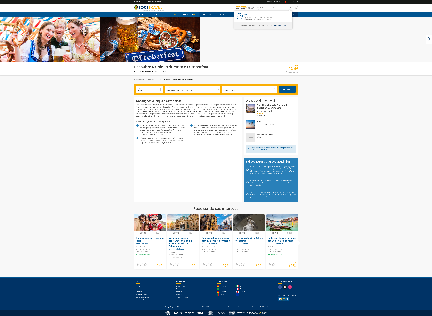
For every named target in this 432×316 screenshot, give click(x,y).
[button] (3, 39)
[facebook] (280, 287)
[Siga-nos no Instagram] (290, 287)
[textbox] (149, 89)
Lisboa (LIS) (273, 2)
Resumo (143, 233)
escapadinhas (139, 80)
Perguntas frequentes (154, 2)
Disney (170, 14)
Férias (140, 14)
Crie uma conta (278, 8)
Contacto (137, 2)
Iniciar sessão (283, 16)
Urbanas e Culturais (154, 80)
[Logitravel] (250, 8)
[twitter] (285, 287)
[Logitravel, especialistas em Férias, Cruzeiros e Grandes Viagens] (149, 7)
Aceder (289, 8)
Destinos (155, 14)
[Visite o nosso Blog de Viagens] (287, 299)
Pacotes (206, 14)
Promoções (188, 14)
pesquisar (287, 89)
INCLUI (157, 233)
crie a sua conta (279, 25)
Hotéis (221, 14)
